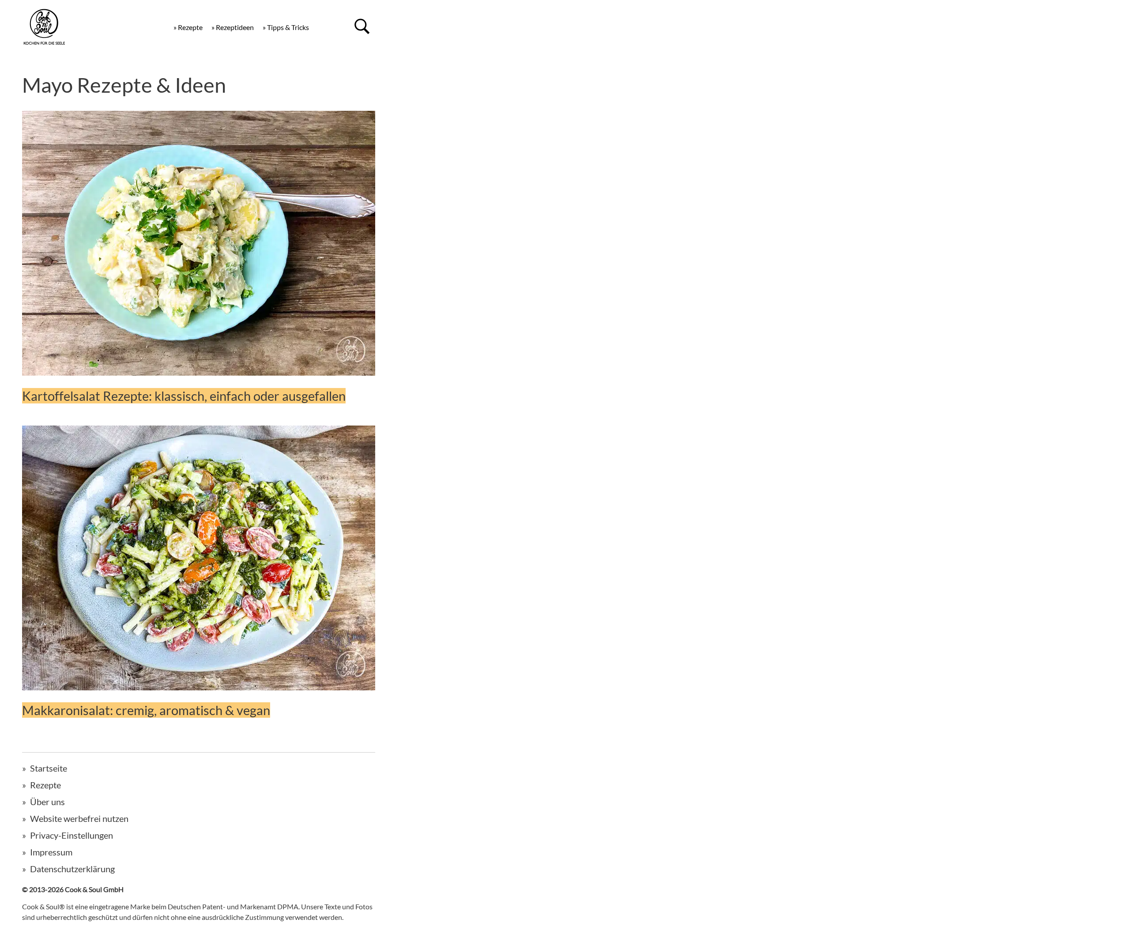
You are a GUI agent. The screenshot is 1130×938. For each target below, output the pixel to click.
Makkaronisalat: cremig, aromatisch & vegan (146, 710)
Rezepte (45, 785)
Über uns (47, 801)
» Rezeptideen (232, 27)
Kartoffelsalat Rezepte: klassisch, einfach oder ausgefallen (184, 395)
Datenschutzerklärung (72, 868)
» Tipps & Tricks (286, 27)
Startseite (48, 768)
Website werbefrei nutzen (79, 818)
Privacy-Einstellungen (71, 835)
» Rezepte (188, 27)
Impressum (51, 852)
